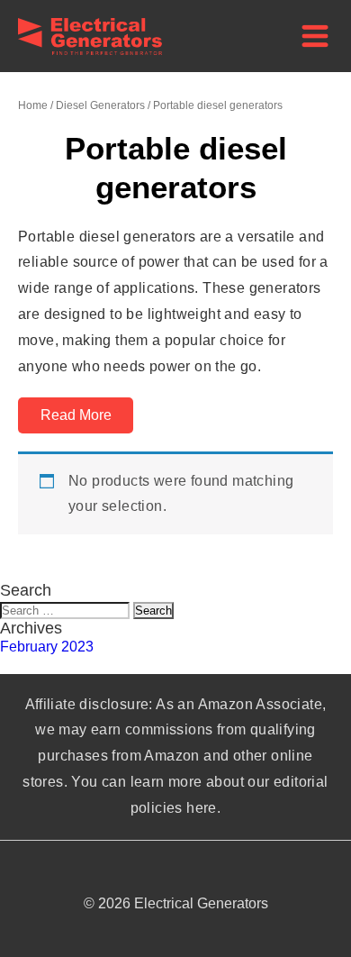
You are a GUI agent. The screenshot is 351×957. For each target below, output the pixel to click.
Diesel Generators (100, 105)
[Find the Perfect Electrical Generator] (90, 50)
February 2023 (47, 646)
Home (33, 105)
